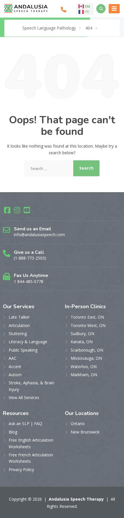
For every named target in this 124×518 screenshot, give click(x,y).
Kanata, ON (82, 341)
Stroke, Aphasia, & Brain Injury (31, 386)
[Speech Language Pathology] (26, 8)
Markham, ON (84, 374)
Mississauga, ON (86, 358)
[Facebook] (8, 211)
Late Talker (19, 317)
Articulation (19, 325)
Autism (15, 374)
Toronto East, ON (87, 317)
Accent (15, 366)
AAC (12, 358)
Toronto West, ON (88, 325)
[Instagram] (17, 211)
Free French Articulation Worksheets (31, 458)
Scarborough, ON (87, 350)
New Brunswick (85, 432)
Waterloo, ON (84, 366)
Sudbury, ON (82, 333)
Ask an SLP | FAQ (25, 423)
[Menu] (114, 8)
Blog (13, 432)
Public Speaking (23, 350)
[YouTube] (27, 211)
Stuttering (18, 333)
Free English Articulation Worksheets (31, 443)
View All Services (24, 397)
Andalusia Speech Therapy (76, 499)
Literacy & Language (28, 341)
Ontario (78, 423)
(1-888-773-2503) (30, 258)
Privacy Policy (21, 469)
